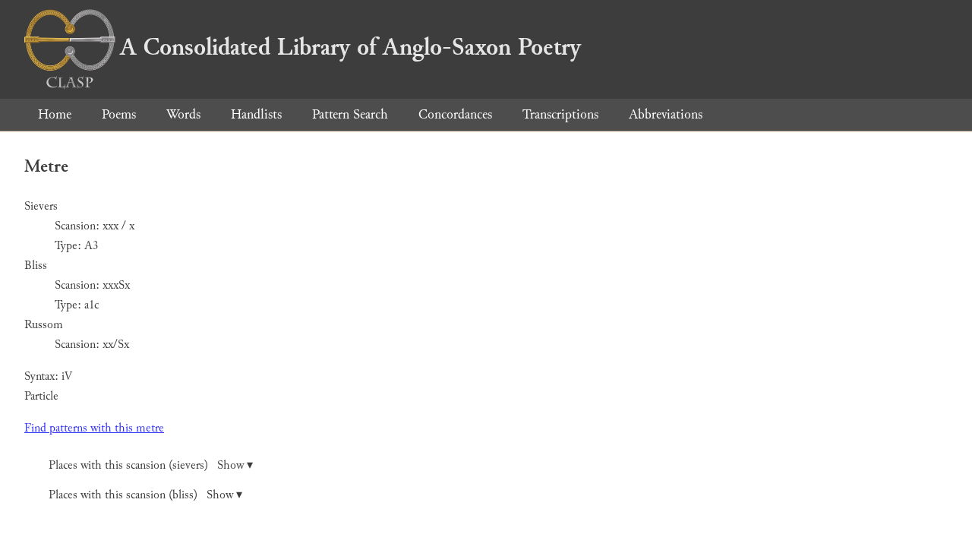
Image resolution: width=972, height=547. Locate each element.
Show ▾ (235, 465)
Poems (119, 114)
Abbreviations (665, 114)
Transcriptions (560, 114)
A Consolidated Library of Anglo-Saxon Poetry (350, 47)
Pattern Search (350, 114)
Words (183, 114)
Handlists (256, 114)
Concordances (455, 114)
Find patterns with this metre (94, 428)
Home (54, 114)
